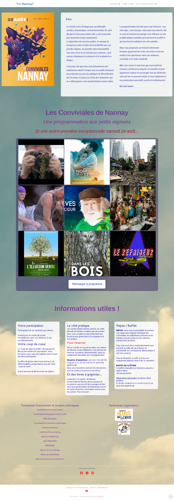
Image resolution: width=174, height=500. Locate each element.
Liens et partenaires (99, 487)
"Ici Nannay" (25, 3)
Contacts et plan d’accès (77, 487)
